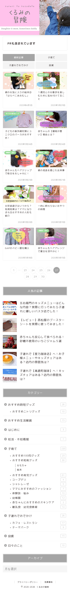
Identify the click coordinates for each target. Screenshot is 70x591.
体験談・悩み (38, 493)
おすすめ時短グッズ (36, 405)
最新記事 (19, 57)
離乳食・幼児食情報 (38, 507)
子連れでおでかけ (18, 65)
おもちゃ (22, 465)
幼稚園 (38, 498)
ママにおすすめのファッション (38, 488)
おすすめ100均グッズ (38, 455)
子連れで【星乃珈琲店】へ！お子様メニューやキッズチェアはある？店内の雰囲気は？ (42, 358)
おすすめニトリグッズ (38, 411)
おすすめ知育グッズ (38, 460)
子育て (51, 57)
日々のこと (36, 546)
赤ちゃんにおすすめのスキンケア (38, 502)
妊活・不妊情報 (36, 439)
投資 (51, 65)
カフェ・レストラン (38, 523)
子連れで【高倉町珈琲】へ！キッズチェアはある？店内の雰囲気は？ (42, 375)
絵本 (19, 469)
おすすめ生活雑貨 (36, 420)
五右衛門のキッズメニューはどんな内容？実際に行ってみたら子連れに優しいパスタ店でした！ (42, 307)
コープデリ (38, 479)
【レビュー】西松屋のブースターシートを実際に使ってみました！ (42, 322)
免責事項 (48, 582)
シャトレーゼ (38, 484)
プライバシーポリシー (27, 582)
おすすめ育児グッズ (38, 475)
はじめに (36, 430)
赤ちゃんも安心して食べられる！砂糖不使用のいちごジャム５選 (42, 339)
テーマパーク (38, 527)
